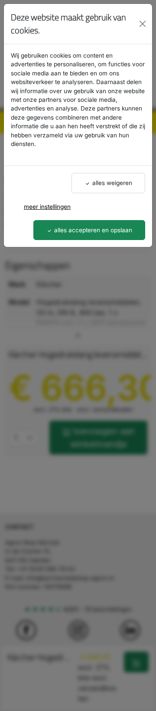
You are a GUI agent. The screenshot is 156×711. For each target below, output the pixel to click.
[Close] (142, 23)
